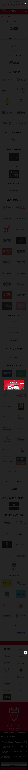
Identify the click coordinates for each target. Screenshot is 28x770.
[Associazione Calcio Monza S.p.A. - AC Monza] (14, 385)
